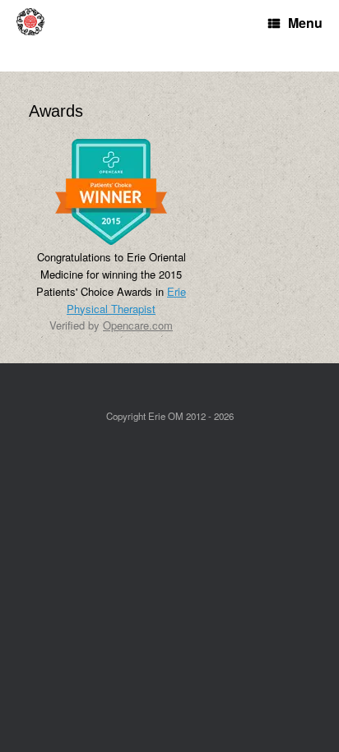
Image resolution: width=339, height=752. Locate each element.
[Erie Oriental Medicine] (37, 36)
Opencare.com (138, 325)
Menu (305, 22)
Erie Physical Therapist (126, 300)
